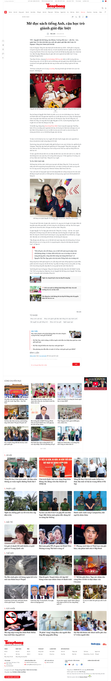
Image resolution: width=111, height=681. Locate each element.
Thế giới (39, 12)
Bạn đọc (74, 654)
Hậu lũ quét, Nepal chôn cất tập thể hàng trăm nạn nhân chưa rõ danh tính (55, 578)
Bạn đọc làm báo (13, 677)
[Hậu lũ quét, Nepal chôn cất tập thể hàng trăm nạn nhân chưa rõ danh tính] (55, 565)
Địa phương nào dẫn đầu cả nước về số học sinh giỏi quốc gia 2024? (54, 349)
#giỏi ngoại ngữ (68, 322)
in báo (79, 16)
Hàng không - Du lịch (89, 654)
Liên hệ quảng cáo (30, 660)
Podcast (41, 649)
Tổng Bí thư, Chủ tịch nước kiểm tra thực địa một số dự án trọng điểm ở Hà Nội (90, 481)
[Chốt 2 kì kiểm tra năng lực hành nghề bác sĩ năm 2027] (70, 390)
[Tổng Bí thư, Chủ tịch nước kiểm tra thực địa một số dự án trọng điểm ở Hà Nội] (90, 467)
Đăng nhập (33, 356)
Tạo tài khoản (42, 356)
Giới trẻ (44, 12)
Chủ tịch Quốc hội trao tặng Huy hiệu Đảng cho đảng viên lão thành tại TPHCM (55, 481)
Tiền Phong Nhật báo (47, 1)
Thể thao (57, 12)
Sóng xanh (21, 12)
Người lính (63, 12)
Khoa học (89, 12)
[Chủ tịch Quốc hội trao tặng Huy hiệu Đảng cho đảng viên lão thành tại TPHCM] (55, 467)
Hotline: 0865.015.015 (33, 1)
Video (100, 12)
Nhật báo (18, 649)
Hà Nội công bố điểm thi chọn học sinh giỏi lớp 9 (48, 345)
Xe (67, 12)
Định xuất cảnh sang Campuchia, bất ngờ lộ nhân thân (89, 513)
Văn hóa (72, 12)
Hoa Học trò (70, 1)
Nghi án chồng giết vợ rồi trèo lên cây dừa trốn (20, 513)
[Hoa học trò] (105, 644)
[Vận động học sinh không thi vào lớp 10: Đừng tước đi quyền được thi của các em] (35, 297)
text (76, 16)
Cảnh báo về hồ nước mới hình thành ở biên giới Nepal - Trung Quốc (15, 601)
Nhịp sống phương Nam (21, 656)
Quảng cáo (86, 1)
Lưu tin (3, 49)
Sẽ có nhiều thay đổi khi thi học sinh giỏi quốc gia (15, 443)
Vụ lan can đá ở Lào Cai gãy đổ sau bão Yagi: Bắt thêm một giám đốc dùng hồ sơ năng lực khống (55, 514)
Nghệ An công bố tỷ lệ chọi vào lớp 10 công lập (56, 278)
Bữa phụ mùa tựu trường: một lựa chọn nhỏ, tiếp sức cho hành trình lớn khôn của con (43, 401)
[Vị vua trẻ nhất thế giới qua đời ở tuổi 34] (95, 592)
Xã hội (10, 12)
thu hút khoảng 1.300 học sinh (54, 59)
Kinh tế (15, 12)
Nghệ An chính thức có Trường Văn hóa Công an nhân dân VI (68, 443)
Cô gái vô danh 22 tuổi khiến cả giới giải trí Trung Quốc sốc (19, 547)
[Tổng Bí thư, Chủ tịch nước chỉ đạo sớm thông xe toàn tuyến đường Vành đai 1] (20, 467)
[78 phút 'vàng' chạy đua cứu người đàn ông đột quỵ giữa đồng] (55, 621)
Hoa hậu (95, 12)
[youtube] (106, 1)
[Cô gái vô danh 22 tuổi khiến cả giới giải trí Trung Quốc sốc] (20, 534)
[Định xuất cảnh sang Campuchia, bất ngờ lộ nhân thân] (90, 501)
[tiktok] (74, 665)
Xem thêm (105, 12)
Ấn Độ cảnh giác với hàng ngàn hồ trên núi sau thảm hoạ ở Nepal (20, 578)
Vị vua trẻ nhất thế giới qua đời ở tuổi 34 (94, 601)
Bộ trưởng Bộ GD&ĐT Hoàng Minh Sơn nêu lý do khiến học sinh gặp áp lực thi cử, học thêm (42, 422)
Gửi (76, 364)
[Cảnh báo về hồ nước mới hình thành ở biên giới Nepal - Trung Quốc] (16, 592)
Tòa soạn (78, 1)
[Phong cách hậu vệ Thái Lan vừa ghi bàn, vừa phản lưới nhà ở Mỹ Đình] (90, 534)
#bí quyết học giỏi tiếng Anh (39, 322)
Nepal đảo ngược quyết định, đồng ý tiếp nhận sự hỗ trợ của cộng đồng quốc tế (68, 602)
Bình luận (3, 53)
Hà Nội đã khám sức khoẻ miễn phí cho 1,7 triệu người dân (90, 633)
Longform (53, 649)
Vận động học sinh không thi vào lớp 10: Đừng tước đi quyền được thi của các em (60, 297)
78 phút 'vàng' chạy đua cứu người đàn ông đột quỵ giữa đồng (55, 633)
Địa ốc (27, 12)
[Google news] (82, 664)
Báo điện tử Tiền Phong (55, 6)
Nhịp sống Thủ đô (8, 656)
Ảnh (28, 649)
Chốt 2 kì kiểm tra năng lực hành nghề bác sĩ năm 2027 (70, 400)
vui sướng (51, 68)
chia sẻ (72, 16)
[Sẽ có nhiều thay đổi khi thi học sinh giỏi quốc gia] (16, 434)
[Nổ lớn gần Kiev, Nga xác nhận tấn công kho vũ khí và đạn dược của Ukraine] (90, 565)
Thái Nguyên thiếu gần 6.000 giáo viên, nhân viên (68, 421)
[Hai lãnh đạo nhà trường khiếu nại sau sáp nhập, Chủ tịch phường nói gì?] (43, 434)
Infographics (65, 649)
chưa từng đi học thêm (51, 126)
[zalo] (78, 664)
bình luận (83, 16)
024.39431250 (9, 666)
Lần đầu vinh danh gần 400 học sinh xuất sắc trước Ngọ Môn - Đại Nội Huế (15, 401)
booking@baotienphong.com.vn (33, 664)
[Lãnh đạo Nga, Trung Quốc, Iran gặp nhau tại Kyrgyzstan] (42, 592)
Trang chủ (5, 12)
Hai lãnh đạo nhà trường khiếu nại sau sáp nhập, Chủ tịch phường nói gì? (43, 443)
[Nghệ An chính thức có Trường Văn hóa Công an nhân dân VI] (70, 434)
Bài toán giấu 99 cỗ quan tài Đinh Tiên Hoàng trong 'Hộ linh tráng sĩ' (55, 547)
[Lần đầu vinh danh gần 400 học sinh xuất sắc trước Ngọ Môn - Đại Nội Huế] (16, 390)
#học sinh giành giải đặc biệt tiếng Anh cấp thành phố (60, 318)
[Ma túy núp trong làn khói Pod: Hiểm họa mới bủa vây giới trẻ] (20, 621)
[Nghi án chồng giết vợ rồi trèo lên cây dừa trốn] (20, 501)
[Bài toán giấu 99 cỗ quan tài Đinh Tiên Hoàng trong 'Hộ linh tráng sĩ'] (55, 534)
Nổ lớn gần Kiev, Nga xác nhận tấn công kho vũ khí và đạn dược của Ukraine (89, 579)
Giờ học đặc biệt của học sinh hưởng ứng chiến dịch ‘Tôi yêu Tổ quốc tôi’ (15, 421)
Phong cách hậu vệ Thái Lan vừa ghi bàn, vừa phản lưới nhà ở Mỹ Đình (90, 547)
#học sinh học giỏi (55, 322)
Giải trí (77, 12)
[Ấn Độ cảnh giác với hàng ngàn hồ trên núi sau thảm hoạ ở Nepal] (20, 565)
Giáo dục (83, 12)
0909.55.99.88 (30, 662)
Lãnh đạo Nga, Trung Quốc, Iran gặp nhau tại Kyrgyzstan (42, 601)
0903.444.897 (49, 662)
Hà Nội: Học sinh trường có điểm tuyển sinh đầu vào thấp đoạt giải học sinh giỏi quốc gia (57, 341)
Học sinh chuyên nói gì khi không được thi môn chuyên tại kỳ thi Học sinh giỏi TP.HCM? (48, 334)
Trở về (3, 57)
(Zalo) (35, 662)
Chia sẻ (3, 45)
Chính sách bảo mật (94, 660)
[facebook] (103, 1)
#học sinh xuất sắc (36, 318)
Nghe (3, 40)
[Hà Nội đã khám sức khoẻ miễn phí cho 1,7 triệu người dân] (90, 621)
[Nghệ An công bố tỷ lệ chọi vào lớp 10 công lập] (35, 279)
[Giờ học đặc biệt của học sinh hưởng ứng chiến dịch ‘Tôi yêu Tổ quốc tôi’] (16, 412)
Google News (86, 16)
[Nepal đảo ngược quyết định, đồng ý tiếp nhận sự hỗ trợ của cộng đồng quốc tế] (68, 592)
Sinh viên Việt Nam (60, 1)
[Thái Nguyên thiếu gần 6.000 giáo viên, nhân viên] (70, 412)
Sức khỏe (33, 12)
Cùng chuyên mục (12, 381)
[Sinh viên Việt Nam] (95, 644)
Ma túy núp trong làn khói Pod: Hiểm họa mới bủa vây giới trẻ (20, 633)
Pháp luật (50, 12)
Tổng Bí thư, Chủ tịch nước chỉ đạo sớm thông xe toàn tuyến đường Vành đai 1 (20, 480)
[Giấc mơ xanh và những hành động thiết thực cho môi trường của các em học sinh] (35, 289)
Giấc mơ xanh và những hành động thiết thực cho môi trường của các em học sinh (59, 288)
